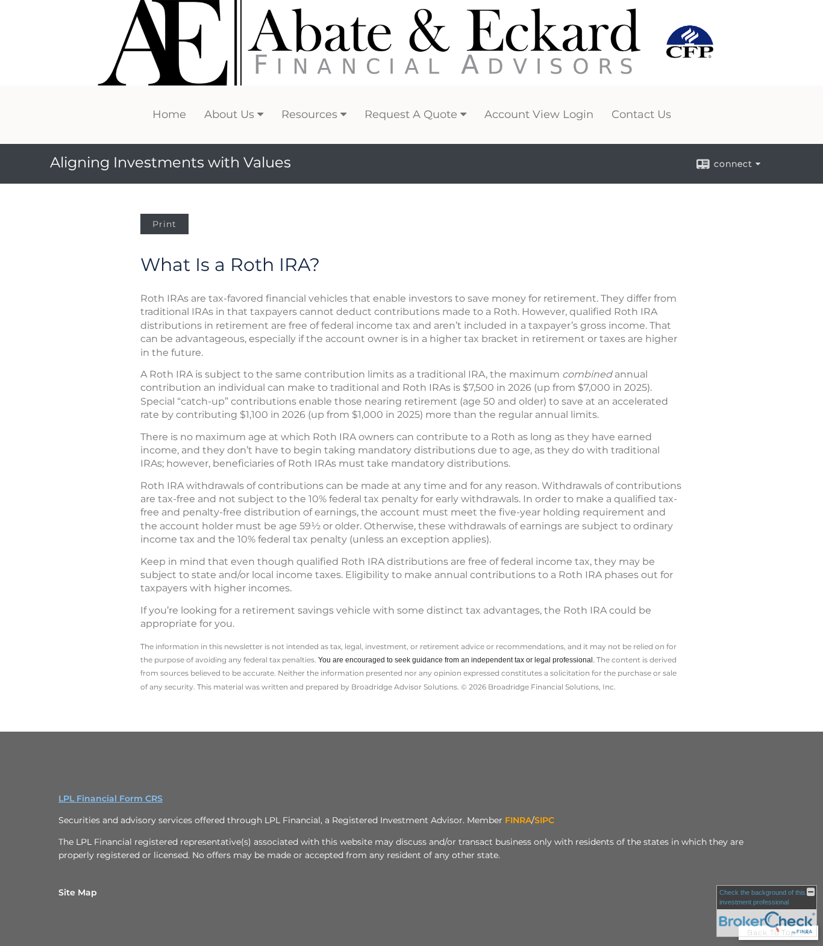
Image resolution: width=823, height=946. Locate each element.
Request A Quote (411, 114)
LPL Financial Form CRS (110, 798)
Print (164, 224)
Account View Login (538, 114)
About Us (229, 114)
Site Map (77, 892)
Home (169, 114)
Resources (309, 114)
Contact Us (641, 114)
